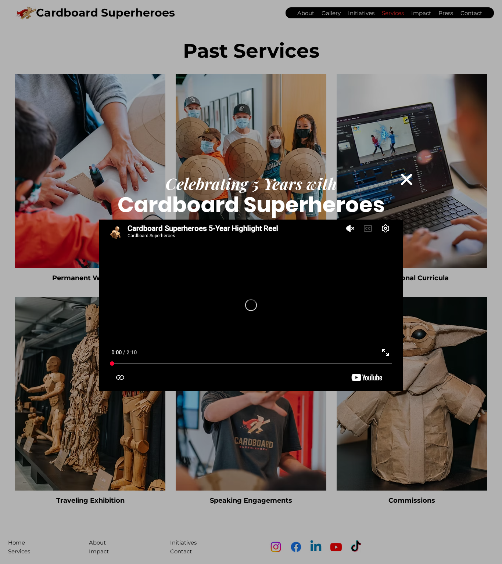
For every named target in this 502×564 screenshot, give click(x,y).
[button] (406, 180)
